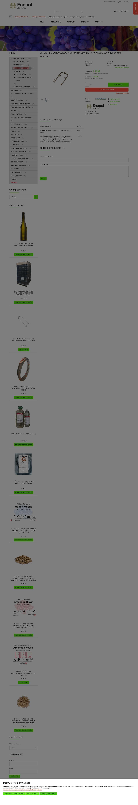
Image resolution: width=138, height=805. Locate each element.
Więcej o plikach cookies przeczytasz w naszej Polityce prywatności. (22, 790)
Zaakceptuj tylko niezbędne (14, 793)
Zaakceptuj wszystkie (48, 793)
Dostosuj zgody (32, 793)
